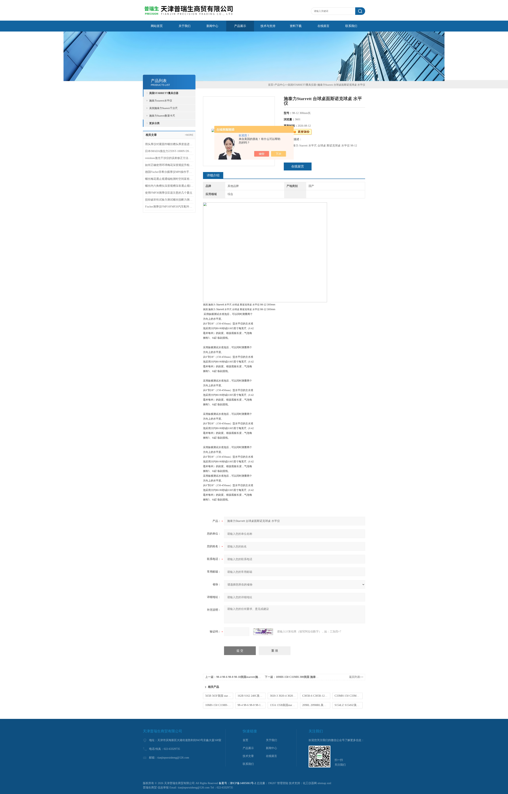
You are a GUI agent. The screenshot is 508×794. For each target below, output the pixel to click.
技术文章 (248, 756)
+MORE (189, 135)
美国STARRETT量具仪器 (163, 93)
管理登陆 (282, 783)
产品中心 (280, 84)
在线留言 (323, 26)
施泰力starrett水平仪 (160, 100)
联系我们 (351, 26)
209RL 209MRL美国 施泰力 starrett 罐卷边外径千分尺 (316, 705)
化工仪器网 (310, 783)
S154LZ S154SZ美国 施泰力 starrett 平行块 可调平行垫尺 (349, 705)
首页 (270, 84)
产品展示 (240, 26)
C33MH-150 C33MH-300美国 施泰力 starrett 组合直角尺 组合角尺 (349, 695)
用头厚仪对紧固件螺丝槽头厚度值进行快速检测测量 (169, 144)
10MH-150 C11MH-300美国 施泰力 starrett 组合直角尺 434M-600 (316, 676)
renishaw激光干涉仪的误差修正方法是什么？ (169, 158)
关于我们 (184, 26)
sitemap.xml (324, 783)
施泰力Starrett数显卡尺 (162, 115)
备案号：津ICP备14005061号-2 (237, 783)
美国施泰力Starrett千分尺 (163, 108)
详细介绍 (213, 175)
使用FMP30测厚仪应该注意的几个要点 (168, 192)
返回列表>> (356, 676)
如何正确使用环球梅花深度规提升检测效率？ (169, 165)
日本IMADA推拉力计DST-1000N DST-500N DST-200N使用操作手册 (169, 151)
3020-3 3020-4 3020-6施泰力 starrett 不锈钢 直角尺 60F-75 (284, 695)
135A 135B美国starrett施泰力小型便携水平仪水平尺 (284, 705)
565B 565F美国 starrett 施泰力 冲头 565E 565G (219, 695)
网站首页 (157, 26)
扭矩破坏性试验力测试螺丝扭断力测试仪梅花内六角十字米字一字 (169, 199)
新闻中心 (212, 26)
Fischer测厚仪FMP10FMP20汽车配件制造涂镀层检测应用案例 (169, 206)
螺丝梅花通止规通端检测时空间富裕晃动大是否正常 (169, 178)
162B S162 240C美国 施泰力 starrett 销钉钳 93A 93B (252, 695)
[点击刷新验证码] (263, 631)
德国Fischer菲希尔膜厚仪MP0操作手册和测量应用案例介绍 (169, 171)
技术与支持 (268, 26)
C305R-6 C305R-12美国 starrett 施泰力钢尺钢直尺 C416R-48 (316, 695)
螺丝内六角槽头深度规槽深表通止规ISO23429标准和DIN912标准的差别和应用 (169, 185)
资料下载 (296, 26)
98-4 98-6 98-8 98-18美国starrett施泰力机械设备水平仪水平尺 (253, 676)
